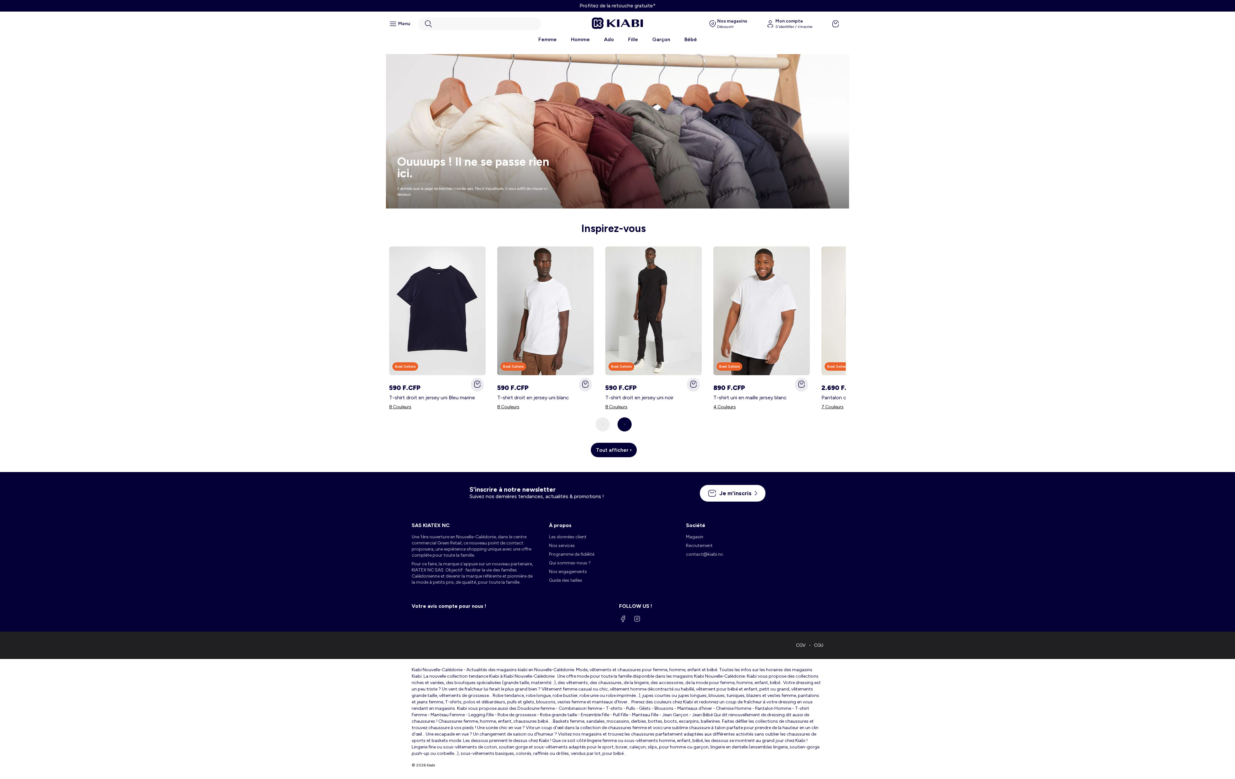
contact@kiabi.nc (704, 554)
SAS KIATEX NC (431, 525)
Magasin (694, 537)
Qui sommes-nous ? (570, 563)
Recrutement (699, 545)
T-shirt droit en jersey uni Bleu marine (432, 397)
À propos (560, 525)
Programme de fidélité (571, 554)
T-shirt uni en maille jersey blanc (750, 397)
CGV (801, 645)
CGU (818, 645)
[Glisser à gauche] (603, 424)
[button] (479, 23)
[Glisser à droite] (625, 424)
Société (695, 525)
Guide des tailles (565, 580)
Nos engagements (568, 571)
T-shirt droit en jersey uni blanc (533, 397)
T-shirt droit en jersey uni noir (639, 397)
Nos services (562, 545)
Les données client (568, 537)
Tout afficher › (614, 450)
